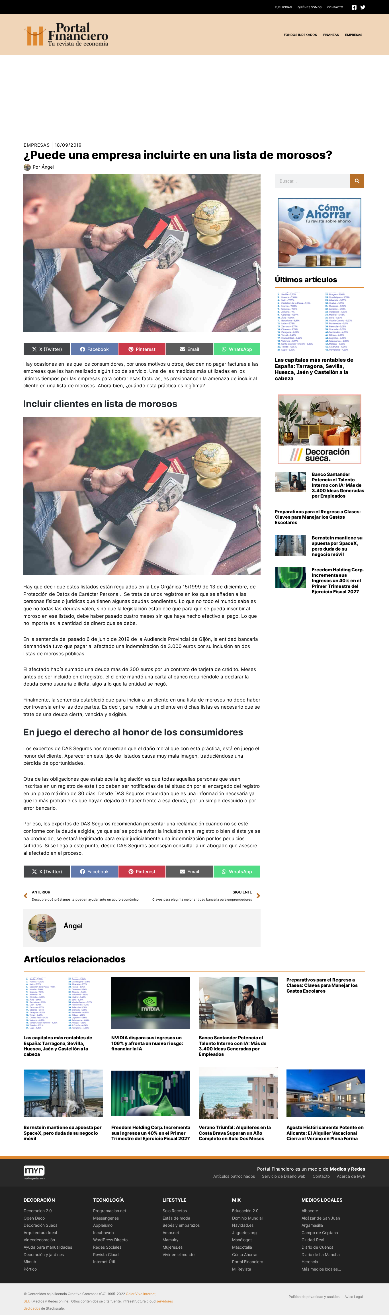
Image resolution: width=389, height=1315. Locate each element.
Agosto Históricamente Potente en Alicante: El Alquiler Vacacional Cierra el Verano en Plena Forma (325, 1132)
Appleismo (102, 1225)
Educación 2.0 (245, 1210)
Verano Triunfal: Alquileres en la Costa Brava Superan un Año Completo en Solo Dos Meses (235, 1132)
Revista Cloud (106, 1254)
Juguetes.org (244, 1232)
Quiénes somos (310, 7)
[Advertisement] (171, 95)
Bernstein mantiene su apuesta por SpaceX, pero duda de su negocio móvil (337, 546)
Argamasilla (312, 1225)
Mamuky (171, 1239)
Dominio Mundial (247, 1218)
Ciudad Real (313, 1239)
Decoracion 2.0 (38, 1210)
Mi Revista (241, 1269)
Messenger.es (106, 1218)
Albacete (310, 1210)
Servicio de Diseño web (284, 1176)
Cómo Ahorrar (245, 1254)
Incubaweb (103, 1232)
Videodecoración (39, 1239)
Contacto (335, 7)
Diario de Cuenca (317, 1247)
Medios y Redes (347, 1169)
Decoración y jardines (44, 1254)
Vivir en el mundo (179, 1254)
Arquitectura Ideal (40, 1232)
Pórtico (30, 1269)
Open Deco (34, 1218)
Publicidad (283, 7)
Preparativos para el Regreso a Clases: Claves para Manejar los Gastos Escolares (318, 517)
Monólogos (242, 1239)
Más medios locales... (321, 1269)
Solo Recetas (175, 1210)
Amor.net (171, 1232)
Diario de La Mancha (321, 1254)
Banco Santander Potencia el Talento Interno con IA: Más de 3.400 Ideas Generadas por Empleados (338, 485)
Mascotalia (242, 1247)
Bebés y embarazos (181, 1225)
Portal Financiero (247, 1261)
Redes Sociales (107, 1247)
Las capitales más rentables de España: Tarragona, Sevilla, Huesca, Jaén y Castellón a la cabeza (314, 369)
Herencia (310, 1261)
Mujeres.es (173, 1247)
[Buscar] (357, 181)
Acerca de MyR (351, 1176)
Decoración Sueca (41, 1225)
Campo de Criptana (320, 1232)
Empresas (37, 145)
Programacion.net (109, 1210)
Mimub (30, 1261)
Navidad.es (242, 1225)
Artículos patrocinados (234, 1176)
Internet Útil (104, 1261)
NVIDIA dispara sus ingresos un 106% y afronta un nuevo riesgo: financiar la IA (147, 1043)
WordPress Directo (110, 1239)
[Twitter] (362, 7)
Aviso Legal (354, 1296)
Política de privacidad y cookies (314, 1296)
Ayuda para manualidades (48, 1247)
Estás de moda (176, 1218)
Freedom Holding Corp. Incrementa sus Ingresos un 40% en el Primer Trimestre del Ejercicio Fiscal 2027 (338, 580)
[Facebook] (354, 7)
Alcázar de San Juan (321, 1218)
